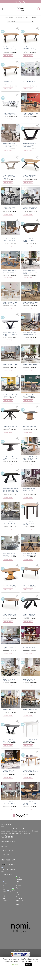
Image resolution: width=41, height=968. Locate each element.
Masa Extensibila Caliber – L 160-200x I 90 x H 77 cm (10, 303)
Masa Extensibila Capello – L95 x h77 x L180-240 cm (30, 333)
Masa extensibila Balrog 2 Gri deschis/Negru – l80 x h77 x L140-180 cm (9, 208)
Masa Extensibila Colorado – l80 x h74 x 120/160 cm (30, 395)
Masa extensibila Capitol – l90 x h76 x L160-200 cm (30, 365)
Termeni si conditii (7, 850)
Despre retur (5, 854)
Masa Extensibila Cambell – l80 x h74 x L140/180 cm (30, 303)
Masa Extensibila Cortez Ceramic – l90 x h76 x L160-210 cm (10, 458)
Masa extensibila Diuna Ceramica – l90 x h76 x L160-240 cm (29, 616)
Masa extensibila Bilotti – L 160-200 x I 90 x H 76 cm (30, 207)
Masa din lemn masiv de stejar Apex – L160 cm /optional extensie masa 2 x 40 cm (10, 82)
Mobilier (17, 17)
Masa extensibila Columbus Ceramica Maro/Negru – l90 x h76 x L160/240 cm (10, 426)
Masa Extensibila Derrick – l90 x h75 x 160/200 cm (30, 554)
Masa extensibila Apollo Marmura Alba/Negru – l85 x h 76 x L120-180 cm (10, 145)
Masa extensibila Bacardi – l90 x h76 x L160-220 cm (30, 176)
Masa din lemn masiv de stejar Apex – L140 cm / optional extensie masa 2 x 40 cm (30, 49)
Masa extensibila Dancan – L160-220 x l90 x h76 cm (10, 522)
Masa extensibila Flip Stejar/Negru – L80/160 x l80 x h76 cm (9, 771)
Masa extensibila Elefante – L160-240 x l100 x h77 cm (10, 710)
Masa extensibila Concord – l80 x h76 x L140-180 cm (30, 425)
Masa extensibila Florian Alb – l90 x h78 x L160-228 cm (10, 802)
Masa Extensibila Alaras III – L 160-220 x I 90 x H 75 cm (10, 114)
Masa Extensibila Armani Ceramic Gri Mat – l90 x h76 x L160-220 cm (10, 177)
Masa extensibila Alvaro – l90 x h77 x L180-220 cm (30, 114)
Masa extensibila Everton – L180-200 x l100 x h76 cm (30, 710)
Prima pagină (9, 17)
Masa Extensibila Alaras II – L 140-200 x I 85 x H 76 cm (30, 80)
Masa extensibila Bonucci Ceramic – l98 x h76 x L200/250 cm (29, 240)
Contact (4, 846)
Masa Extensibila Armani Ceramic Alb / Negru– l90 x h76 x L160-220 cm (30, 145)
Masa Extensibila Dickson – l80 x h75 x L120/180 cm (10, 615)
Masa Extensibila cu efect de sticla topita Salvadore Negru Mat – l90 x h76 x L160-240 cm (10, 491)
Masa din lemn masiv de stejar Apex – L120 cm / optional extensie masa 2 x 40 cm (10, 49)
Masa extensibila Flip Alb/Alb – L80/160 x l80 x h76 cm (30, 740)
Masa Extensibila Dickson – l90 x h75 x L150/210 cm (30, 584)
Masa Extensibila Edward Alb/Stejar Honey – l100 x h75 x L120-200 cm (29, 679)
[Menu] (2, 9)
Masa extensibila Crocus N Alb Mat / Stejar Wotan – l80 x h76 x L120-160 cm (30, 458)
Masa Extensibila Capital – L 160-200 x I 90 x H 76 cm (10, 365)
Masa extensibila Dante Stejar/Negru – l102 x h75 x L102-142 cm (30, 523)
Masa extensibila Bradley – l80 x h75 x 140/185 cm (10, 271)
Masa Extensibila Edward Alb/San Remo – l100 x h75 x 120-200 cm (10, 679)
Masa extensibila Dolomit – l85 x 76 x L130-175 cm (30, 646)
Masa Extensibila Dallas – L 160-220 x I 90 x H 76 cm (30, 489)
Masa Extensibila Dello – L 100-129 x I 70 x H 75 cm (9, 554)
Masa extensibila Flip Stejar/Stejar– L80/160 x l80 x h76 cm (30, 771)
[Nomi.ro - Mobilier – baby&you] (20, 9)
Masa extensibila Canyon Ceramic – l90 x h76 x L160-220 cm (10, 334)
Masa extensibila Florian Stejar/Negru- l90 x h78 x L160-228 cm (29, 803)
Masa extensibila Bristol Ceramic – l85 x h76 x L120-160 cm (30, 272)
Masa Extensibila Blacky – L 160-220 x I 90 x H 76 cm (10, 239)
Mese (22, 17)
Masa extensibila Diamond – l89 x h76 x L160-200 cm (10, 584)
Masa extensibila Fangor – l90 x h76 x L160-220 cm (10, 740)
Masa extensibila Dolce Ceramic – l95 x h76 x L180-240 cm (10, 647)
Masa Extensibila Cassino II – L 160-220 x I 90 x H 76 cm (10, 395)
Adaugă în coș (8, 55)
